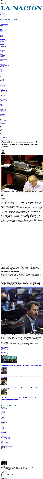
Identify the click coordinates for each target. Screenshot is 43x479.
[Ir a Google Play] (4, 462)
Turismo (1, 77)
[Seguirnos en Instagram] (1, 455)
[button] (21, 78)
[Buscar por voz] (41, 22)
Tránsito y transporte (4, 27)
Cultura (1, 54)
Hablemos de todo (3, 59)
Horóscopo (2, 80)
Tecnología (2, 79)
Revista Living (2, 111)
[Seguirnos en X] (1, 452)
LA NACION (3, 140)
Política (7, 140)
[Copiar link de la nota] (1, 197)
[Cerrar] (17, 19)
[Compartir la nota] (1, 195)
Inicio (2, 11)
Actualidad (4, 348)
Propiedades (2, 39)
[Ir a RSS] (1, 458)
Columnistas (2, 64)
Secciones (3, 13)
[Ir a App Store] (4, 464)
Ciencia (1, 57)
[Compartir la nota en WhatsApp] (2, 195)
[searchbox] (21, 22)
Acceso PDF (2, 95)
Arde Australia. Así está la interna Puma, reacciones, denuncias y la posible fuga (16, 214)
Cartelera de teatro (4, 91)
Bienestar (2, 56)
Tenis (1, 71)
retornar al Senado (31, 207)
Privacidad (19, 469)
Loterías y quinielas (4, 82)
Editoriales (2, 62)
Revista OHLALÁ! (3, 108)
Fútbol (1, 69)
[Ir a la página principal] (21, 10)
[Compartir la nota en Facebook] (1, 199)
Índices (1, 42)
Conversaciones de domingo (5, 101)
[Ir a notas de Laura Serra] (21, 152)
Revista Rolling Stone (4, 113)
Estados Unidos (3, 46)
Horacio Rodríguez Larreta (7, 349)
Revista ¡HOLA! (3, 109)
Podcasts (2, 84)
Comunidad (2, 55)
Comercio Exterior (3, 40)
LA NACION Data (3, 30)
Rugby (1, 70)
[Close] (1, 400)
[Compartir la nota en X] (2, 199)
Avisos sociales (3, 99)
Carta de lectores (3, 100)
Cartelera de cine (3, 90)
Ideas (1, 104)
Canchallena (2, 72)
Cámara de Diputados (5, 347)
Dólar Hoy (2, 36)
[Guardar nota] (1, 194)
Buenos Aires (2, 50)
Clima (1, 29)
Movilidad (2, 41)
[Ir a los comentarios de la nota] (2, 194)
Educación (2, 52)
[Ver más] (1, 351)
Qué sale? (2, 89)
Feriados (1, 81)
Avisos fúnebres (3, 98)
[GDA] (4, 473)
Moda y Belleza (3, 85)
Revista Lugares (3, 110)
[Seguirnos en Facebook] (1, 449)
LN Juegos (2, 76)
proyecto (35, 202)
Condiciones (14, 469)
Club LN (2, 16)
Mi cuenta (3, 18)
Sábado (1, 103)
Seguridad (2, 51)
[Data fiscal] (1, 477)
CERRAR (1, 0)
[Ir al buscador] (2, 5)
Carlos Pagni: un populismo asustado (8, 279)
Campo (1, 37)
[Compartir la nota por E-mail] (4, 199)
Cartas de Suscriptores (4, 65)
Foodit (2, 14)
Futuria (1, 35)
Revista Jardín (2, 114)
